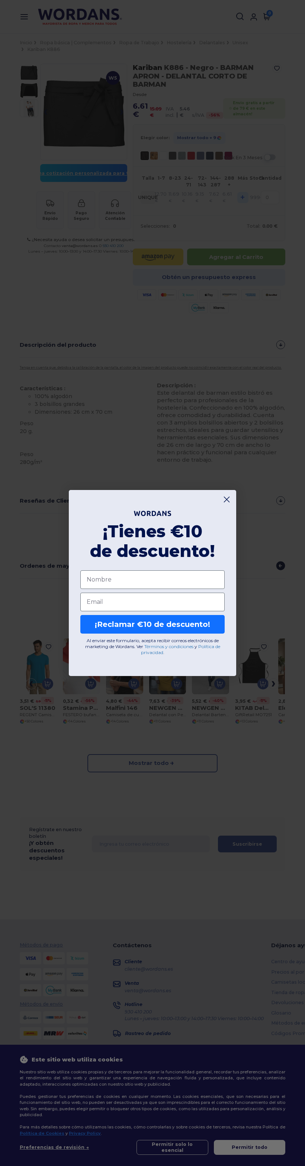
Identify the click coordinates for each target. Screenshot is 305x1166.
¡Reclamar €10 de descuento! (152, 624)
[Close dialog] (226, 499)
